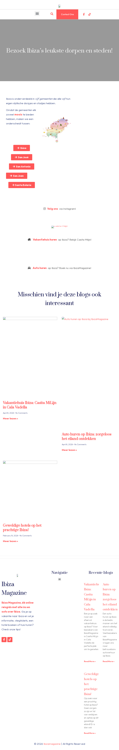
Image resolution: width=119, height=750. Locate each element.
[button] (37, 13)
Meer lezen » (10, 418)
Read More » (90, 661)
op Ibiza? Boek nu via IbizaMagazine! (62, 268)
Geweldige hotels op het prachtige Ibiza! (22, 527)
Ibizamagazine (52, 743)
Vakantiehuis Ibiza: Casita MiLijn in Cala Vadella (29, 405)
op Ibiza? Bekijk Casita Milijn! (62, 239)
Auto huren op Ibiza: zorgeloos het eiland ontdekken (86, 436)
